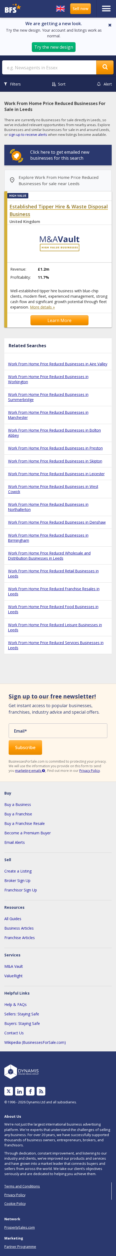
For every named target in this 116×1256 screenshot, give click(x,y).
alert (108, 84)
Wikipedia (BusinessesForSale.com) (35, 1042)
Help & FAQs (15, 1004)
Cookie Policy (15, 1203)
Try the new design (53, 47)
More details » (42, 307)
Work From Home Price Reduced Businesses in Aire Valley (57, 363)
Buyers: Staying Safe (22, 1023)
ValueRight (13, 975)
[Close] (110, 25)
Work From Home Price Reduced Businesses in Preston (55, 448)
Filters (15, 84)
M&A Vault (13, 966)
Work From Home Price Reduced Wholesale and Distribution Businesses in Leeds (49, 555)
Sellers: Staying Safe (21, 1013)
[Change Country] (60, 8)
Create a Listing (18, 871)
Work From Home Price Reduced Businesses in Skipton (55, 461)
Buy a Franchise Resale (24, 823)
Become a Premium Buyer (27, 832)
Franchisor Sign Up (20, 890)
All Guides (12, 918)
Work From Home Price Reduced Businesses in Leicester (56, 473)
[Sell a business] (80, 8)
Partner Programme (20, 1246)
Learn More (59, 320)
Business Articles (19, 928)
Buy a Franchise (18, 813)
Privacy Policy (89, 770)
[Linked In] (19, 1091)
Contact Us (14, 1032)
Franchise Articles (19, 937)
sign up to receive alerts (28, 134)
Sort (62, 84)
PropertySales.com (19, 1227)
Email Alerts (14, 842)
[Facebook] (30, 1091)
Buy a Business (17, 804)
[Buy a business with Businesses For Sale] (15, 8)
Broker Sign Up (17, 880)
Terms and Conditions (22, 1186)
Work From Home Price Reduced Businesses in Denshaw (57, 522)
